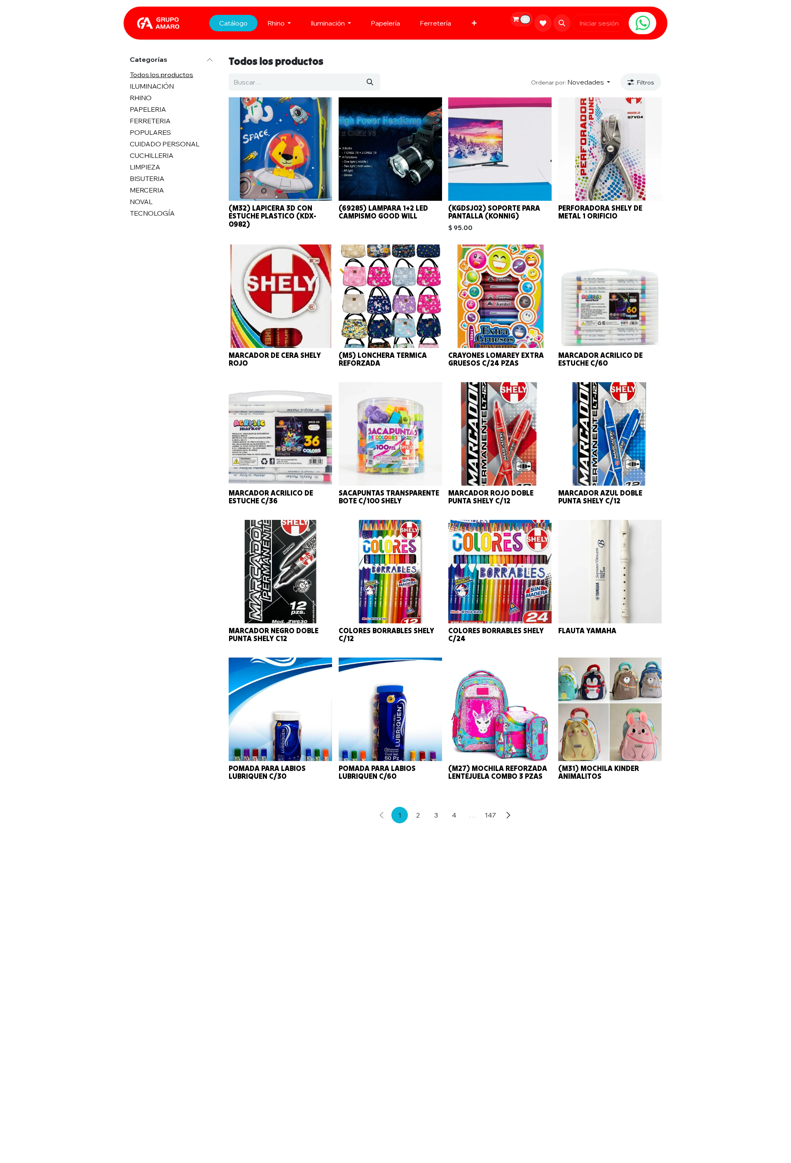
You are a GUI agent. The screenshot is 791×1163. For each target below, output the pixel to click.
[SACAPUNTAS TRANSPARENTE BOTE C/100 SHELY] (390, 434)
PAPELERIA (148, 110)
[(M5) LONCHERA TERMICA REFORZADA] (390, 296)
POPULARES (150, 133)
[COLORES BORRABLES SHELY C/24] (500, 571)
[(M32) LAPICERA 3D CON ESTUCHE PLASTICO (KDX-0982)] (280, 149)
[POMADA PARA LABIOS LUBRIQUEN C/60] (390, 709)
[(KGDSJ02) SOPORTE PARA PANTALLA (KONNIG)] (500, 149)
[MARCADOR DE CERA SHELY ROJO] (280, 296)
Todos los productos (161, 75)
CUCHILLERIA (151, 156)
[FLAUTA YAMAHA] (610, 571)
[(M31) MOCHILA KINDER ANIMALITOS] (610, 709)
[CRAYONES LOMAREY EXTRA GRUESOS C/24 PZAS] (500, 296)
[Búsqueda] (370, 82)
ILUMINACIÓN (152, 86)
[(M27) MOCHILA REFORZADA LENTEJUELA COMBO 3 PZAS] (500, 709)
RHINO (141, 98)
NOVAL (141, 202)
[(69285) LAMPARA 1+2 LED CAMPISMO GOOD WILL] (390, 149)
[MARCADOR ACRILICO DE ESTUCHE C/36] (280, 434)
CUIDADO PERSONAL (164, 144)
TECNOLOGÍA (152, 213)
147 (490, 815)
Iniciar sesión (599, 23)
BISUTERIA (147, 179)
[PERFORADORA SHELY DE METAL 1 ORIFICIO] (610, 149)
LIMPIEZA (145, 167)
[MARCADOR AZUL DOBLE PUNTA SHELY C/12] (610, 434)
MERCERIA (147, 190)
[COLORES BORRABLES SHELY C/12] (390, 571)
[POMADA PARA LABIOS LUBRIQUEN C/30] (280, 709)
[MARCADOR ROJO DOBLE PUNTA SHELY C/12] (500, 434)
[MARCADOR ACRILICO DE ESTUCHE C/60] (610, 296)
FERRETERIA (150, 121)
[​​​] (642, 23)
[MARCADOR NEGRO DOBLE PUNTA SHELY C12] (280, 571)
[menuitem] (233, 23)
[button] (562, 23)
